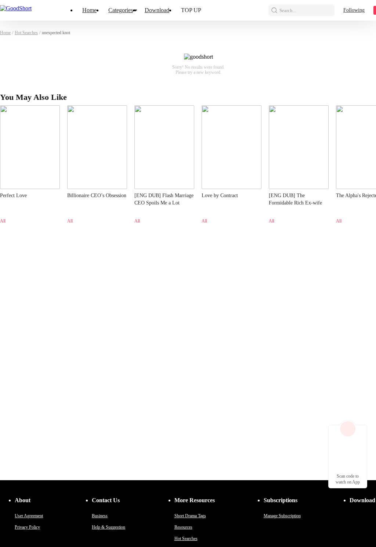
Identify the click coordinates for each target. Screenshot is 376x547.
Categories (120, 10)
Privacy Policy (27, 527)
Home (89, 10)
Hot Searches (26, 32)
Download (157, 10)
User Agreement (29, 515)
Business (100, 515)
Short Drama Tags (190, 515)
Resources (183, 527)
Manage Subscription (282, 515)
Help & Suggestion (108, 527)
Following (354, 10)
